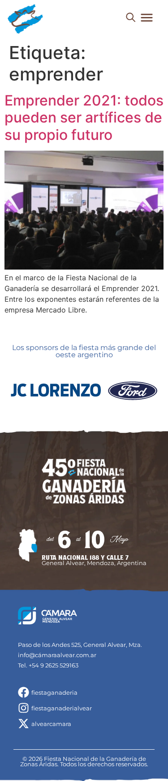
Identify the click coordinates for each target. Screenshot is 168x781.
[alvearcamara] (23, 723)
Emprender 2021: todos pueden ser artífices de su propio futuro (84, 118)
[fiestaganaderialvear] (23, 707)
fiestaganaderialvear (61, 708)
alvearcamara (51, 723)
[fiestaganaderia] (23, 692)
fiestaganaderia (54, 692)
